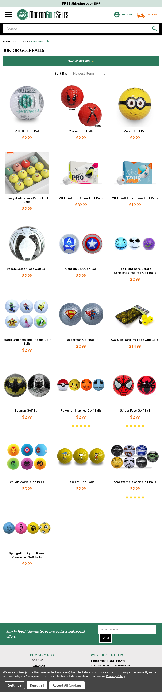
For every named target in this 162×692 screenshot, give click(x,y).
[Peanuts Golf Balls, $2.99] (81, 457)
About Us (37, 660)
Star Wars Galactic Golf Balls (135, 482)
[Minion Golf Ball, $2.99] (135, 106)
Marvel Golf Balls (81, 131)
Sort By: (60, 73)
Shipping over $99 (81, 3)
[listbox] (89, 73)
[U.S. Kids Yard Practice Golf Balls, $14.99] (135, 314)
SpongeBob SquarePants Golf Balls (27, 200)
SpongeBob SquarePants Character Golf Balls (27, 555)
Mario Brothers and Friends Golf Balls (27, 341)
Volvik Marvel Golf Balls (27, 482)
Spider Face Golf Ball (135, 410)
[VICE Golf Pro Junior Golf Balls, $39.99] (81, 173)
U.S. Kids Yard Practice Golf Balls (135, 339)
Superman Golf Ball (81, 339)
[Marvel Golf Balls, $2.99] (81, 106)
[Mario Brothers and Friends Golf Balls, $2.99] (27, 314)
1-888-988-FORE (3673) (108, 661)
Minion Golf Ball (135, 131)
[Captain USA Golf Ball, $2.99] (81, 244)
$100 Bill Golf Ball (27, 131)
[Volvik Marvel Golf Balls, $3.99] (27, 457)
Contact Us (38, 665)
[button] (81, 61)
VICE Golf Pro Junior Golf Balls (81, 198)
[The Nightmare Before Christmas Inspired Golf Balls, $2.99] (135, 244)
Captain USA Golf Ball (81, 269)
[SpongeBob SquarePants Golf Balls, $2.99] (27, 173)
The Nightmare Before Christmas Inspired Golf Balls (135, 270)
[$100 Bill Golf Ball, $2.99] (27, 106)
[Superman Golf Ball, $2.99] (81, 314)
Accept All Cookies (67, 685)
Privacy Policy (115, 676)
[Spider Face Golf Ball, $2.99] (135, 385)
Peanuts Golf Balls (81, 482)
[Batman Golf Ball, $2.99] (27, 385)
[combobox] (81, 28)
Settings (14, 685)
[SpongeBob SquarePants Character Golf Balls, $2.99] (27, 528)
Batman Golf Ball (27, 410)
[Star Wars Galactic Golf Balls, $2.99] (135, 457)
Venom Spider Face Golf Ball (27, 269)
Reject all (37, 685)
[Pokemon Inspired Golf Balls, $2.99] (81, 385)
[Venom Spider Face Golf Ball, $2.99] (27, 244)
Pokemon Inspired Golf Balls (81, 410)
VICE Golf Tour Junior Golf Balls (135, 198)
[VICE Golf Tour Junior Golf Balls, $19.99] (135, 173)
